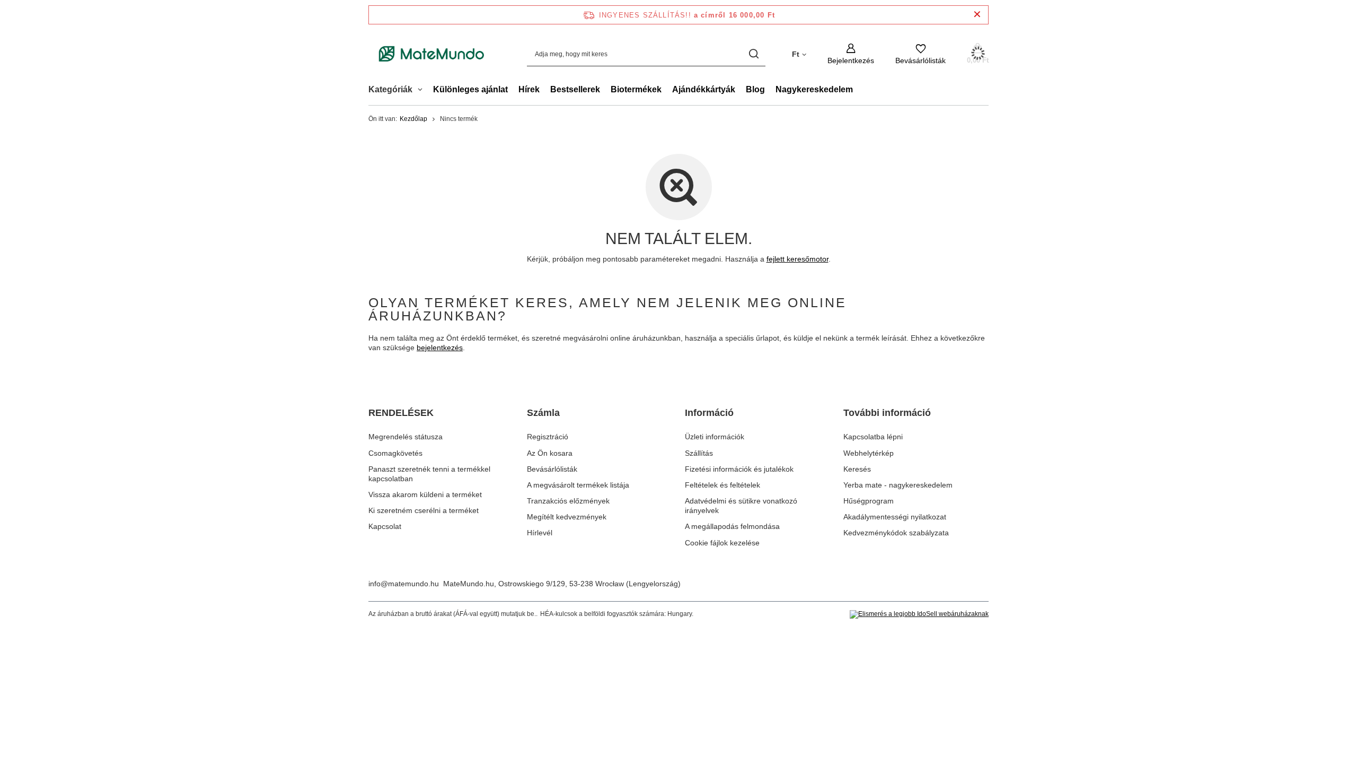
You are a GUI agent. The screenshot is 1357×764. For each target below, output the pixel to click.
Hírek (529, 89)
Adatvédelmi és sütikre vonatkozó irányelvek (741, 506)
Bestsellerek (575, 89)
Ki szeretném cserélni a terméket (423, 510)
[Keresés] (753, 54)
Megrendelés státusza (405, 436)
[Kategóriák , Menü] (423, 90)
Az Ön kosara (549, 453)
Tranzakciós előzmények (568, 501)
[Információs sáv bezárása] (977, 14)
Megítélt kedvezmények (566, 517)
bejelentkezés (440, 347)
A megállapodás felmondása (732, 526)
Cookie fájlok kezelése (722, 543)
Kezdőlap (413, 119)
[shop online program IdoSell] (919, 614)
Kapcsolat (384, 526)
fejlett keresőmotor (797, 259)
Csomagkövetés (395, 453)
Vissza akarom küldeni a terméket (425, 494)
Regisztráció (547, 436)
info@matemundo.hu (403, 583)
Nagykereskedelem (814, 89)
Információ (709, 412)
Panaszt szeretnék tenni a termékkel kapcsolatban (429, 474)
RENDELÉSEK (401, 412)
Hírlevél (539, 532)
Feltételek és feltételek (722, 485)
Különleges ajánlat (470, 89)
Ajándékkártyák (703, 89)
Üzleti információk (714, 436)
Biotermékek (636, 89)
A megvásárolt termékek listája (578, 485)
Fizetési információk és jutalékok (739, 469)
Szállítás (699, 453)
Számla (543, 412)
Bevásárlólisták (552, 469)
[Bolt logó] (431, 54)
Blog (755, 89)
